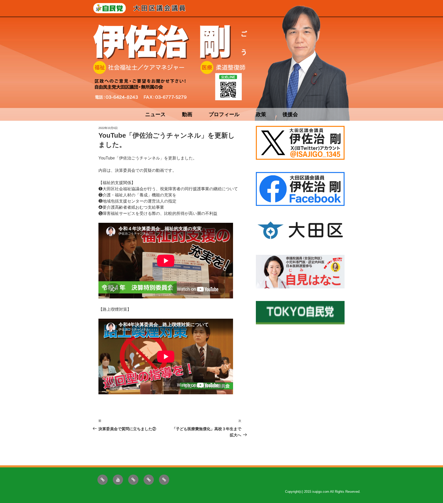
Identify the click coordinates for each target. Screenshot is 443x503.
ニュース (155, 114)
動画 (187, 114)
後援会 (290, 114)
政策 (261, 114)
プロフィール (224, 114)
